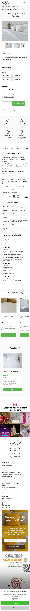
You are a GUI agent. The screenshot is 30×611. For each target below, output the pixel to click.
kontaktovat (7, 181)
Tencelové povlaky (17, 207)
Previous (3, 292)
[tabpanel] (12, 372)
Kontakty (4, 490)
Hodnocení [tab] (15, 148)
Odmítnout (15, 608)
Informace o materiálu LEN (9, 479)
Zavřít (24, 114)
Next (27, 292)
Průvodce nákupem (7, 465)
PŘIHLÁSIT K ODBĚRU (15, 547)
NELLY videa (19, 449)
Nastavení (15, 599)
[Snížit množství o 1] (4, 104)
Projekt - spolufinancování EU (9, 487)
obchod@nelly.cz (17, 453)
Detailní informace (7, 67)
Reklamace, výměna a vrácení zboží (11, 474)
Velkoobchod (5, 485)
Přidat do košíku (19, 103)
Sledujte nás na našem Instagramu (15, 409)
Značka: (5, 86)
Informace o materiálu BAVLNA (10, 483)
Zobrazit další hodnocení (21, 286)
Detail (12, 389)
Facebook (10, 449)
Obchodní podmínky (7, 468)
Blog (3, 492)
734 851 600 (16, 456)
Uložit (5, 115)
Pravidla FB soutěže (7, 476)
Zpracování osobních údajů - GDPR (11, 472)
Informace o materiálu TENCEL (10, 481)
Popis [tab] (7, 148)
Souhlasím (15, 603)
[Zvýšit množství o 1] (10, 104)
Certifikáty (4, 470)
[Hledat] (21, 2)
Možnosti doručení (9, 97)
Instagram (15, 449)
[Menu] (27, 2)
